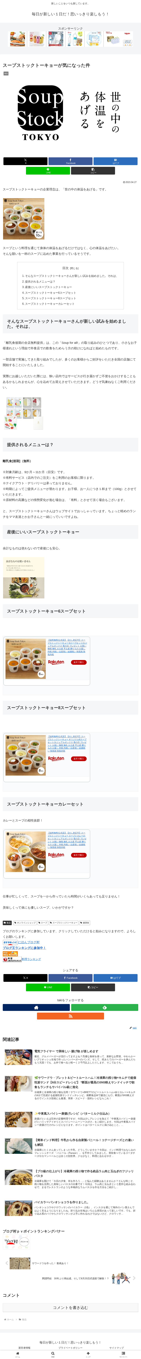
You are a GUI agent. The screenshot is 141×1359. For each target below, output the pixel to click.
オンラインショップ (26, 923)
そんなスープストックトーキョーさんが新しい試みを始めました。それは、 (72, 275)
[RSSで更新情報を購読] (70, 1016)
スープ (44, 923)
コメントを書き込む (70, 1307)
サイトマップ (116, 1347)
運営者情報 (24, 1347)
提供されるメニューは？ (40, 281)
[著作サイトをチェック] (36, 1007)
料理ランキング (31, 959)
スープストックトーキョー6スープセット (50, 292)
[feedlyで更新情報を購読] (104, 1007)
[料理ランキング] (12, 959)
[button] (93, 171)
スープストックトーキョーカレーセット (50, 303)
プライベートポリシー (70, 1347)
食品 (9, 923)
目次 (65, 268)
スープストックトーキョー (65, 923)
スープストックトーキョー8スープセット (50, 298)
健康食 (86, 923)
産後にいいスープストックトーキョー (48, 287)
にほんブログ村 (29, 942)
